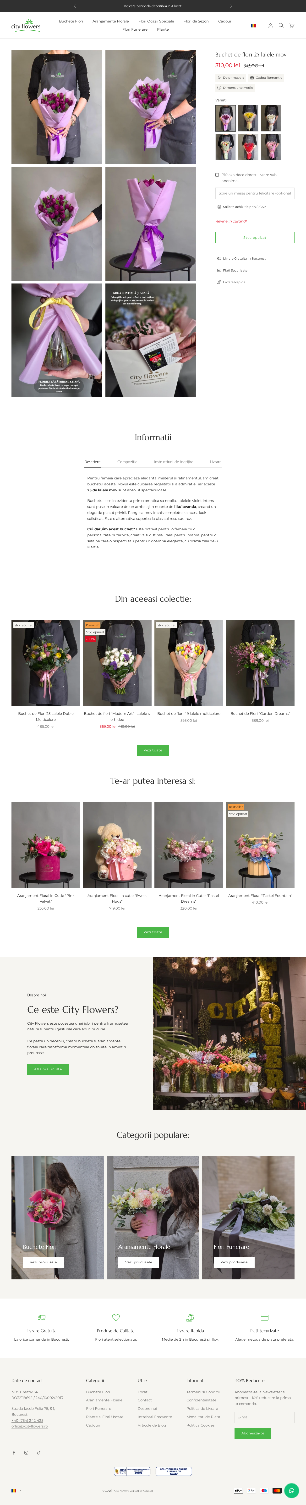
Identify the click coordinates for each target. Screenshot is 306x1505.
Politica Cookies (200, 1425)
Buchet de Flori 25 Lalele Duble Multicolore (46, 716)
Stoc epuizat (255, 237)
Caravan (148, 1490)
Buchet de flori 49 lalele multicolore (188, 713)
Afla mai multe (48, 1069)
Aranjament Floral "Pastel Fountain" (260, 895)
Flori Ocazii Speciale (156, 21)
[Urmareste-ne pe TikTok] (38, 1452)
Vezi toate (153, 750)
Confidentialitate (201, 1400)
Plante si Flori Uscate (104, 1417)
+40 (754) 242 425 (27, 1420)
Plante (163, 29)
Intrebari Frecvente (155, 1417)
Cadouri (225, 21)
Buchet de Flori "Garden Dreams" (260, 713)
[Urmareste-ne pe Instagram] (26, 1452)
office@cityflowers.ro (29, 1426)
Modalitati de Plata (203, 1417)
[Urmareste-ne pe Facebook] (13, 1452)
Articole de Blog (152, 1425)
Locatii (143, 1392)
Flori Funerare (135, 29)
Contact (145, 1400)
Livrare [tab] (216, 462)
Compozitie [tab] (127, 462)
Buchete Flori (71, 21)
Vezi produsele (43, 1262)
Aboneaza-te (252, 1433)
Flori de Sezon (196, 21)
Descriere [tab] (92, 462)
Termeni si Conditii (203, 1392)
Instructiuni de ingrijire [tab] (173, 462)
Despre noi (147, 1408)
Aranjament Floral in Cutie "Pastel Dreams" (189, 898)
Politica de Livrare (202, 1408)
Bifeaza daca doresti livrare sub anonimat (249, 177)
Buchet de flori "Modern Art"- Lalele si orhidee (117, 716)
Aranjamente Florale (111, 21)
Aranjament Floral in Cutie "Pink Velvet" (46, 898)
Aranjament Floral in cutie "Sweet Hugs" (117, 898)
